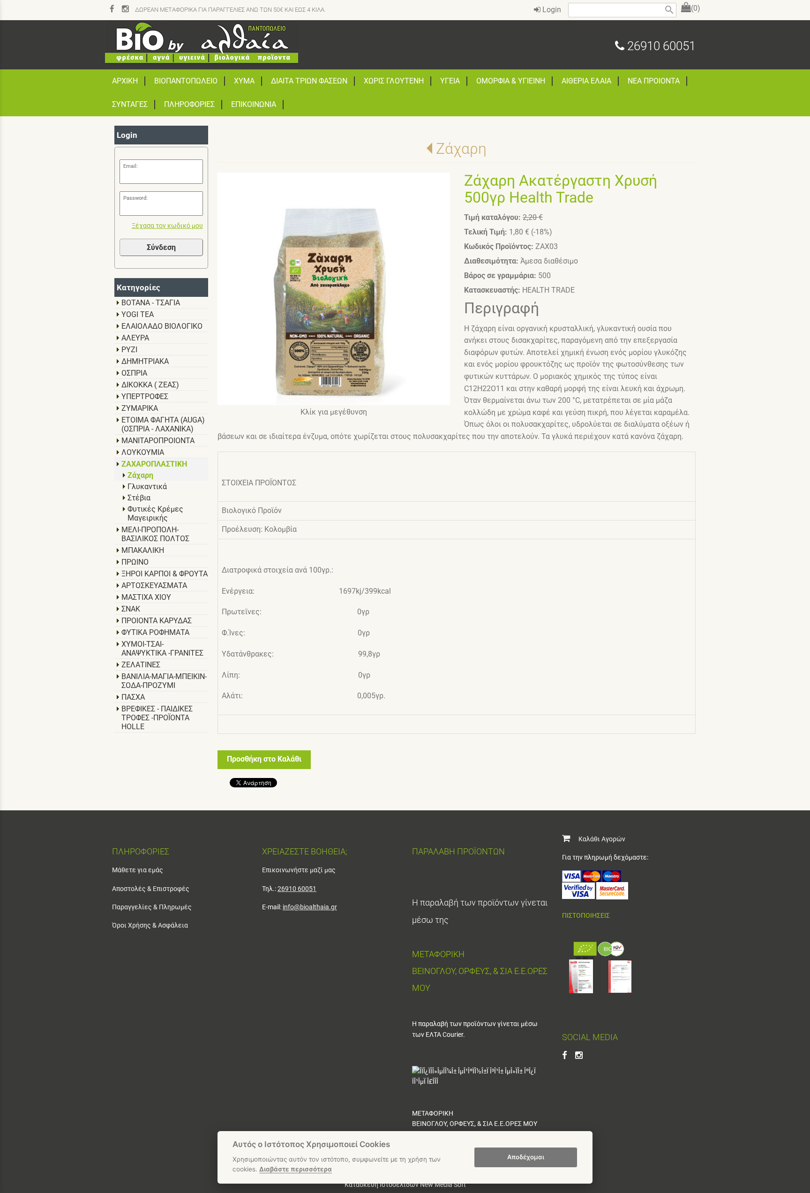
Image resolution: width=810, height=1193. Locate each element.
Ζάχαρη (461, 149)
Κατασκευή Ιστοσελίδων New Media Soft (405, 1184)
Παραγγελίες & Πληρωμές (152, 907)
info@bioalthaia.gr (310, 907)
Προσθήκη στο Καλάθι (264, 759)
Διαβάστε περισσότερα (295, 1169)
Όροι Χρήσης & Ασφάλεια (150, 925)
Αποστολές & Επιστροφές (150, 888)
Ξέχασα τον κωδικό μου (167, 226)
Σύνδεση (161, 247)
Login (550, 9)
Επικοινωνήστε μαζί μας (299, 870)
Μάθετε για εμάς (137, 870)
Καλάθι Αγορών (597, 839)
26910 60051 (660, 46)
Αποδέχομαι (525, 1157)
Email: (130, 166)
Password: (135, 198)
